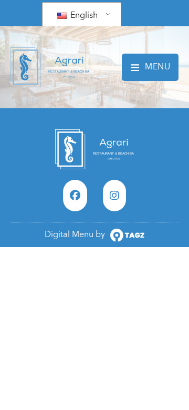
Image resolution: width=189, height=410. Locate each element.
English (83, 15)
